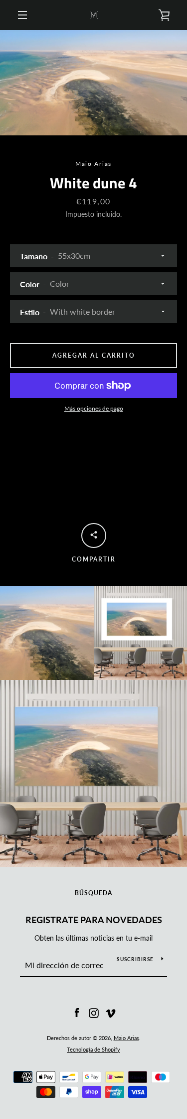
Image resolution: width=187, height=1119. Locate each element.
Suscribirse (135, 959)
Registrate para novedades (93, 919)
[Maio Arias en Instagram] (94, 1012)
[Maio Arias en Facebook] (77, 1012)
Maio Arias (126, 1038)
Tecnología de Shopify (93, 1049)
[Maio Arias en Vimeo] (111, 1012)
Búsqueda (93, 893)
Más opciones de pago (93, 408)
